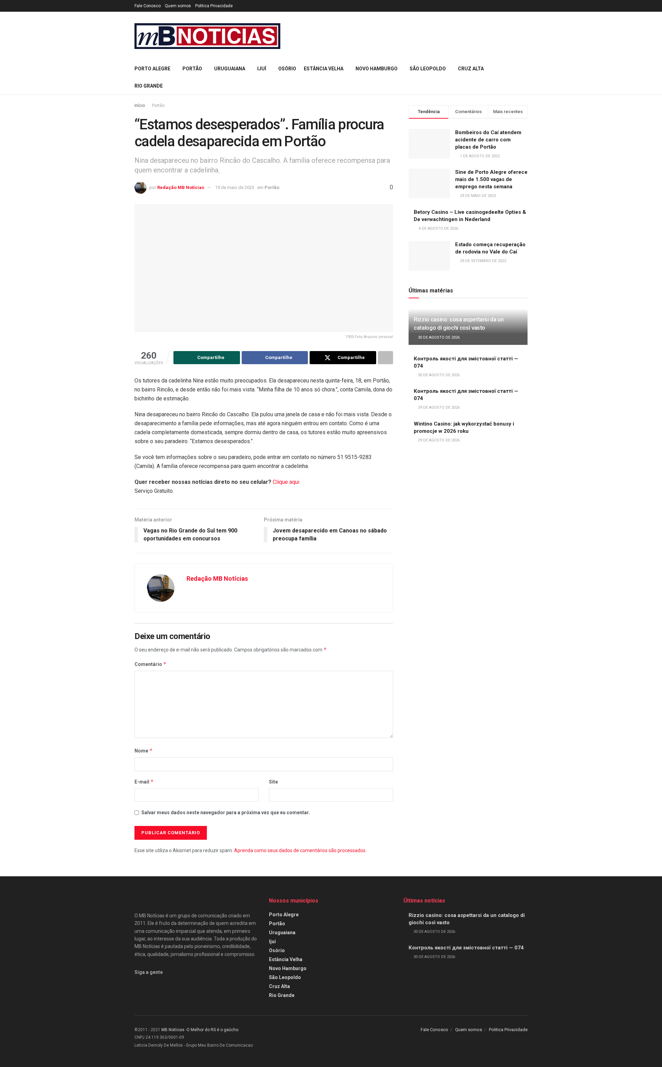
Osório (287, 68)
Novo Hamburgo (376, 68)
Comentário (150, 664)
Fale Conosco (147, 5)
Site (273, 782)
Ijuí (261, 68)
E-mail (144, 781)
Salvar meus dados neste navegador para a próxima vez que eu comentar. (225, 812)
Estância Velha (323, 68)
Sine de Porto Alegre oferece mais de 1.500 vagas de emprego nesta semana (491, 179)
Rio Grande (148, 86)
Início (139, 105)
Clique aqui (286, 482)
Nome (143, 750)
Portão (192, 68)
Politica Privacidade (214, 5)
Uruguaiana (229, 68)
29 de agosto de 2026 (438, 407)
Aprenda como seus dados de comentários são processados (299, 850)
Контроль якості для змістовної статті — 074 (466, 948)
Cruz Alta (471, 68)
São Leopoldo (428, 68)
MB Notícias (172, 1029)
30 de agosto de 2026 (438, 337)
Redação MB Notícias (180, 187)
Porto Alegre (152, 68)
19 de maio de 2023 (234, 187)
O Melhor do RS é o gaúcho (212, 1029)
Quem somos (178, 5)
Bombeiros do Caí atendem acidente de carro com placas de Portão (488, 139)
